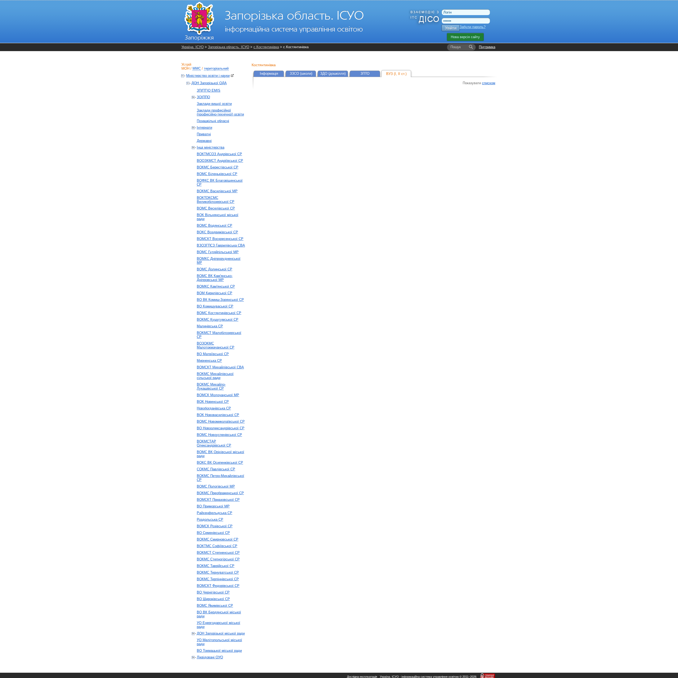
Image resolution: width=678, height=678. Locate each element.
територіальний (216, 68)
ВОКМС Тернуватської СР (218, 572)
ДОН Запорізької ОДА (209, 83)
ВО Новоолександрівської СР (220, 428)
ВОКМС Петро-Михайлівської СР (220, 478)
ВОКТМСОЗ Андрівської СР (219, 154)
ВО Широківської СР (213, 599)
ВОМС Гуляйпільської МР (218, 252)
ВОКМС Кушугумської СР (217, 320)
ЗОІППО (203, 97)
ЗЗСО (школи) (301, 73)
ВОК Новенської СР (213, 402)
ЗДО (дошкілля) (333, 73)
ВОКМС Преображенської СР (220, 493)
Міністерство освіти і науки (208, 76)
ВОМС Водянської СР (214, 226)
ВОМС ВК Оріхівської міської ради (220, 454)
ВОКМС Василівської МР (217, 191)
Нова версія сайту (465, 37)
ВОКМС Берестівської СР (217, 167)
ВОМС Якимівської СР (215, 606)
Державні (204, 141)
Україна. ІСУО (192, 47)
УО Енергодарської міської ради (218, 625)
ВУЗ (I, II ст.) (396, 74)
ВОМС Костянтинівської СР (219, 313)
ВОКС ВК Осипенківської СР (220, 463)
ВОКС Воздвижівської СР (217, 232)
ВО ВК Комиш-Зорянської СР (220, 300)
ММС (197, 68)
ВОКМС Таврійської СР (215, 566)
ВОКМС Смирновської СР (217, 539)
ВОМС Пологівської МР (216, 486)
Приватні (204, 134)
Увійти (450, 28)
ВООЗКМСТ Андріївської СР (220, 161)
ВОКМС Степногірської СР (218, 559)
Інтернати (204, 128)
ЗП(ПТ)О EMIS (208, 90)
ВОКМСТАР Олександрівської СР (214, 443)
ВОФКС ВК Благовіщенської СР (220, 182)
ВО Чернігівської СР (213, 592)
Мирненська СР (209, 361)
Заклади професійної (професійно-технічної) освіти (220, 112)
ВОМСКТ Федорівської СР (218, 586)
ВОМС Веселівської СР (216, 208)
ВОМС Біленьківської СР (217, 174)
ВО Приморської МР (213, 506)
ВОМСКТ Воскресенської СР (220, 239)
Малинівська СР (210, 326)
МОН (185, 68)
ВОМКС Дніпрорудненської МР (218, 261)
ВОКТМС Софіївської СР (217, 546)
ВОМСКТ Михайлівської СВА (220, 367)
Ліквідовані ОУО (210, 657)
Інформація (269, 73)
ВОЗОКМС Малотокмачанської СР (215, 345)
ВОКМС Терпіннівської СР (218, 579)
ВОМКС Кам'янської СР (216, 286)
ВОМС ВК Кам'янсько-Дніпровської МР (215, 278)
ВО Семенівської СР (213, 533)
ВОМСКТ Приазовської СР (218, 500)
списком (488, 83)
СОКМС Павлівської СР (216, 469)
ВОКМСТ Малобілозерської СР (219, 335)
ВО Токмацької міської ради (219, 651)
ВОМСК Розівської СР (215, 526)
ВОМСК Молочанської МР (218, 395)
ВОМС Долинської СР (214, 269)
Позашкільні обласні (213, 121)
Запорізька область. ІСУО (228, 47)
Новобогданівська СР (214, 408)
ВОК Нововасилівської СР (218, 415)
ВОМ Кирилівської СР (214, 293)
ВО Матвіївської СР (213, 354)
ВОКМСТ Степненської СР (218, 553)
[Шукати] (471, 47)
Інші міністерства (210, 147)
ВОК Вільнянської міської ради (217, 217)
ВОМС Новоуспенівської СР (219, 435)
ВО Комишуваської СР (215, 306)
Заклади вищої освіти (214, 104)
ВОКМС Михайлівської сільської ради (215, 376)
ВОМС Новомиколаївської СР (221, 421)
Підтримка (487, 47)
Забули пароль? (472, 27)
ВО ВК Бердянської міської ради (219, 614)
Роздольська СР (210, 519)
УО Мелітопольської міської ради (219, 642)
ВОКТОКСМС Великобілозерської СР (215, 200)
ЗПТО (364, 73)
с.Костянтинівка (266, 47)
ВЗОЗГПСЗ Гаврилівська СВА (221, 245)
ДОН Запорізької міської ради (221, 633)
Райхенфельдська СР (214, 513)
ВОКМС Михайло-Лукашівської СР (211, 386)
